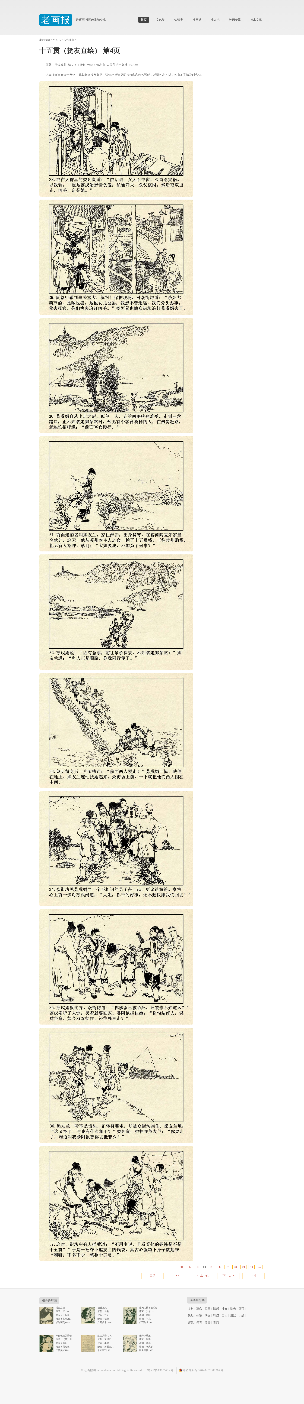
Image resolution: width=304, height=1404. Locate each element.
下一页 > (228, 1275)
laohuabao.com (106, 1370)
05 (211, 1266)
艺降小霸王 (145, 1335)
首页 (144, 19)
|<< (178, 1275)
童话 (241, 1308)
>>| (254, 1275)
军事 (208, 1308)
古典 (216, 1322)
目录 (153, 1275)
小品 (241, 1315)
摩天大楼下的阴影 (148, 1307)
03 (198, 1266)
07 (227, 1266)
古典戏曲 (69, 39)
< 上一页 (203, 1275)
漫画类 (197, 19)
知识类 (178, 19)
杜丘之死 (102, 1307)
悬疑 (191, 1315)
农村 (191, 1308)
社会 (224, 1308)
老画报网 (44, 39)
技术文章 (256, 19)
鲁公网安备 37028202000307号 (202, 1370)
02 (190, 1266)
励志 (233, 1308)
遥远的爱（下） (105, 1335)
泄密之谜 (60, 1307)
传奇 (199, 1322)
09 (243, 1266)
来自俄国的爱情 (64, 1335)
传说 (199, 1315)
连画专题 (235, 19)
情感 (216, 1308)
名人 (224, 1315)
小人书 (215, 19)
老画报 (55, 20)
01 (181, 1266)
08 (235, 1266)
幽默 (233, 1315)
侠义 (208, 1315)
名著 (208, 1322)
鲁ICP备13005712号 (160, 1370)
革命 (199, 1308)
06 (219, 1266)
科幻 (216, 1315)
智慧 (191, 1322)
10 (251, 1266)
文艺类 (160, 19)
